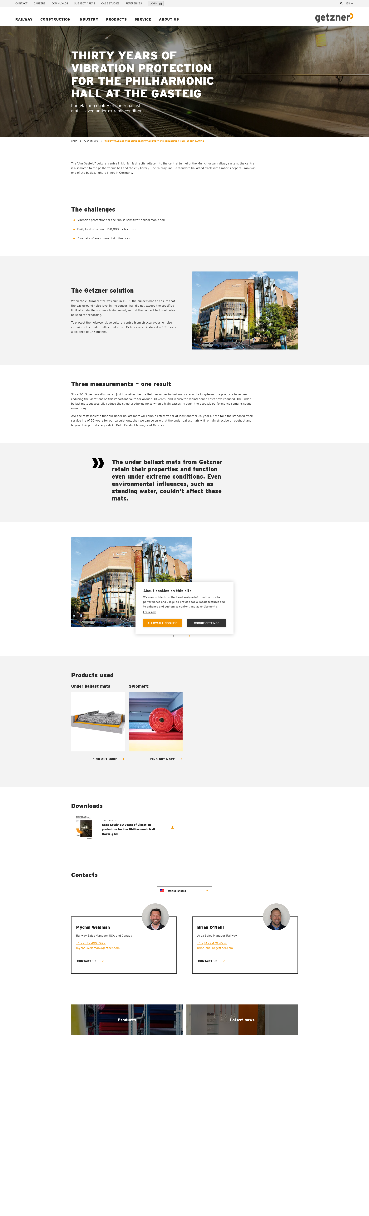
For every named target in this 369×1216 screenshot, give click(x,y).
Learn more (149, 612)
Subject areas (84, 3)
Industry (88, 19)
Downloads (60, 3)
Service (143, 19)
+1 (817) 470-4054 (212, 943)
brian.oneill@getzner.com (215, 948)
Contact (21, 3)
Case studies (110, 3)
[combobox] (350, 3)
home (74, 141)
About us (169, 19)
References (133, 3)
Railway (24, 19)
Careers (39, 3)
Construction (55, 19)
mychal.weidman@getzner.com (98, 948)
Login (154, 3)
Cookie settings (206, 623)
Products (116, 19)
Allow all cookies (162, 623)
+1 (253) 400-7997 (91, 943)
